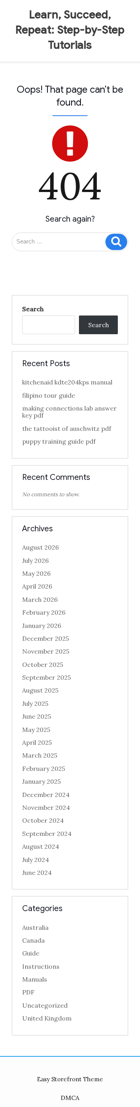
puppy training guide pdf (59, 441)
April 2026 (37, 586)
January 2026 (41, 625)
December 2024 (46, 795)
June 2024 (37, 872)
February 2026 (43, 612)
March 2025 (39, 755)
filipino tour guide (48, 395)
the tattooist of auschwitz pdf (66, 428)
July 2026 (35, 560)
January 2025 (41, 781)
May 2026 (36, 573)
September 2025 (46, 677)
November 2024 (46, 807)
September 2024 (47, 833)
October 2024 (43, 820)
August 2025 (40, 690)
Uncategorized (45, 1005)
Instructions (41, 966)
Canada (33, 940)
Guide (30, 953)
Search (33, 308)
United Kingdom (47, 1018)
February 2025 (43, 768)
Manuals (34, 979)
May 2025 (36, 729)
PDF (28, 992)
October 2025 (42, 664)
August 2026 (40, 547)
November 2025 (45, 651)
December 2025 (45, 638)
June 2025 (36, 716)
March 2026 (40, 599)
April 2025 (37, 742)
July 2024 (35, 860)
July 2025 (35, 703)
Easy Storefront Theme (70, 1079)
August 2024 (40, 846)
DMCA (70, 1098)
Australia (35, 927)
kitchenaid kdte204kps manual (67, 382)
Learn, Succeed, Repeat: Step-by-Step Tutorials (70, 30)
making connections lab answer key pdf (69, 411)
